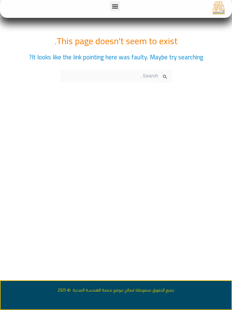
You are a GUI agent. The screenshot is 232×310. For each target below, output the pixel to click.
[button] (115, 6)
